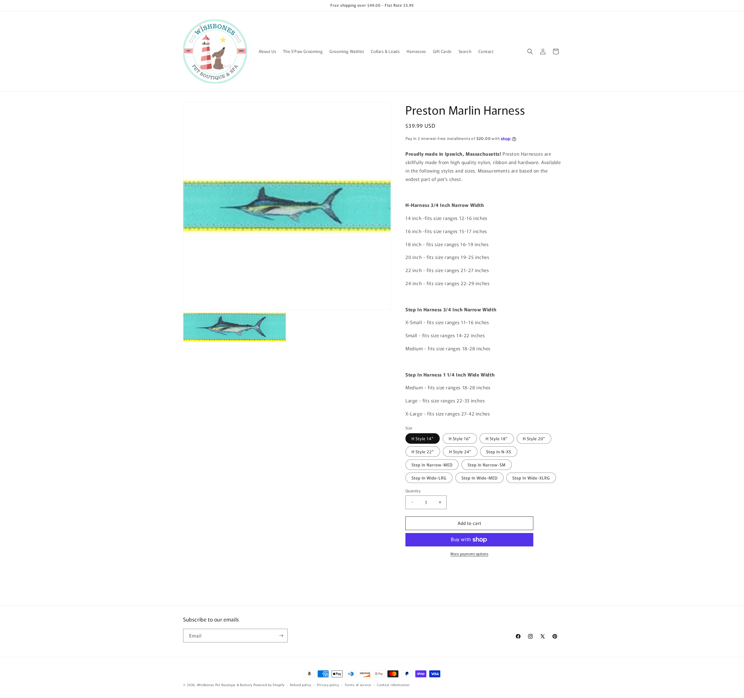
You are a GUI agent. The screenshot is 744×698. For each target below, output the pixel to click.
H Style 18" (497, 438)
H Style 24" (460, 451)
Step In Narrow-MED (432, 465)
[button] (530, 51)
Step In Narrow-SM (487, 465)
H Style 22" (423, 451)
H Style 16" (460, 438)
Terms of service (358, 684)
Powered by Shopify (269, 684)
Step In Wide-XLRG (531, 478)
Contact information (393, 684)
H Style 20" (534, 438)
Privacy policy (328, 684)
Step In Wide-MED (480, 478)
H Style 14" (423, 438)
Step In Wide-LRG (429, 478)
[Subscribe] (281, 635)
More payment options (469, 553)
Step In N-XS (498, 451)
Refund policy (300, 684)
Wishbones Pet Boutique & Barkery (224, 684)
